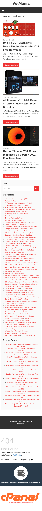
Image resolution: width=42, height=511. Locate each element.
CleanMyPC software (12, 226)
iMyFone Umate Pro (12, 258)
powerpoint (9, 290)
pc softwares (9, 286)
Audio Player (9, 209)
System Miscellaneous (12, 310)
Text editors (25, 312)
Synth (27, 307)
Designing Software (29, 233)
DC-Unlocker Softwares (13, 233)
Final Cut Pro (33, 248)
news (7, 280)
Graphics (21, 252)
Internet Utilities (33, 263)
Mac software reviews (21, 269)
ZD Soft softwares (29, 335)
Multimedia (14, 278)
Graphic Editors (10, 252)
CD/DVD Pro (25, 222)
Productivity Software (12, 292)
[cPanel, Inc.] (21, 500)
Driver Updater (30, 239)
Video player (9, 322)
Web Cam (8, 327)
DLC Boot (29, 235)
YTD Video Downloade (12, 335)
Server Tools (9, 299)
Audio (30, 207)
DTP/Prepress (10, 243)
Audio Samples (21, 211)
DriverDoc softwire (11, 241)
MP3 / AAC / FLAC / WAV (30, 275)
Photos (18, 288)
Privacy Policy (21, 503)
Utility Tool (28, 318)
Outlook (7, 284)
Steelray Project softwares (14, 307)
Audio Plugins (31, 209)
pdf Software (9, 288)
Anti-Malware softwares (13, 205)
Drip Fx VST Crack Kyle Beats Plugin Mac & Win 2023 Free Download (21, 46)
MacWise (8, 271)
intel (21, 260)
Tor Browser (29, 314)
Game (7, 250)
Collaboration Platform (29, 226)
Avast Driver (23, 214)
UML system (9, 316)
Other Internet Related (31, 282)
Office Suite (29, 280)
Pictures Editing (28, 288)
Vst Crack (13, 324)
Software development (12, 301)
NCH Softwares (34, 278)
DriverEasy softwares (27, 241)
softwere (34, 301)
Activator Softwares (11, 201)
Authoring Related (11, 214)
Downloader (33, 237)
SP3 (26, 303)
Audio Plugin (20, 209)
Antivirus (26, 205)
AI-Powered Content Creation (15, 203)
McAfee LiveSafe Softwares (14, 273)
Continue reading (10, 65)
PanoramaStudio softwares (28, 284)
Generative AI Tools (18, 250)
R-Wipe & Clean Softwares (25, 295)
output (14, 284)
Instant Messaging (11, 260)
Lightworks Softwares (12, 267)
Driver (21, 239)
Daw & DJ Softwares (24, 231)
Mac (32, 267)
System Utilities (27, 310)
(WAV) (26, 199)
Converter (23, 228)
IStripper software (32, 265)
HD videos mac (10, 256)
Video (27, 320)
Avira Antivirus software (13, 216)
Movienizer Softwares (12, 275)
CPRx (31, 228)
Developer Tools (18, 235)
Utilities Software (17, 318)
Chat (32, 222)
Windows (32, 327)
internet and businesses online (15, 263)
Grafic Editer (31, 250)
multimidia (23, 278)
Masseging (17, 271)
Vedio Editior (19, 320)
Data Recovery (10, 231)
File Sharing (9, 248)
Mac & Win (8, 269)
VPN (6, 324)
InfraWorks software (27, 258)
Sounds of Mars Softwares (14, 303)
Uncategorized (20, 316)
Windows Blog (10, 329)
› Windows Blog (17, 199)
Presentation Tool (20, 290)
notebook (14, 280)
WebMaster (17, 455)
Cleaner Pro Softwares (18, 224)
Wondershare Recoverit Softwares (16, 331)
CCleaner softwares (12, 222)
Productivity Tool (27, 292)
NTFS (7, 199)
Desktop (8, 235)
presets (31, 290)
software (26, 299)
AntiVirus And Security (12, 207)
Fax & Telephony (25, 246)
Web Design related (20, 327)
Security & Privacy (33, 297)
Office (21, 280)
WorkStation (23, 333)
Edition (19, 243)
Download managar (20, 237)
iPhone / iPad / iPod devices (14, 265)
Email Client (27, 243)
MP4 (6, 278)
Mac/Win (34, 269)
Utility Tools (9, 320)
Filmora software (21, 248)
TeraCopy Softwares (12, 312)
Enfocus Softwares (11, 246)
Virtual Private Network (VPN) (26, 322)
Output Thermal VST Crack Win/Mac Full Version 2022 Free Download (19, 155)
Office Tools (9, 282)
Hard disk (32, 254)
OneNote (18, 282)
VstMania (21, 3)
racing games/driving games (15, 297)
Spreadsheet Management (14, 305)
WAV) (28, 324)
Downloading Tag (11, 239)
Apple (24, 207)
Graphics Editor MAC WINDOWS (16, 254)
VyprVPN (22, 324)
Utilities (7, 318)
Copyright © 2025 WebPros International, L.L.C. (21, 502)
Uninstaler (30, 316)
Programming (9, 295)
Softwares (25, 301)
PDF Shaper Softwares (23, 286)
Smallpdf (19, 299)
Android (29, 203)
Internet (27, 260)
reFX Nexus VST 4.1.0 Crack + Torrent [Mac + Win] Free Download (20, 104)
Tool (21, 314)
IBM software (21, 256)
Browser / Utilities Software (14, 218)
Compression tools (11, 228)
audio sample (9, 211)
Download (8, 237)
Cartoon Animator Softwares (14, 220)
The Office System (11, 314)
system (33, 307)
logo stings (25, 267)
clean (7, 224)
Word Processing (11, 333)
